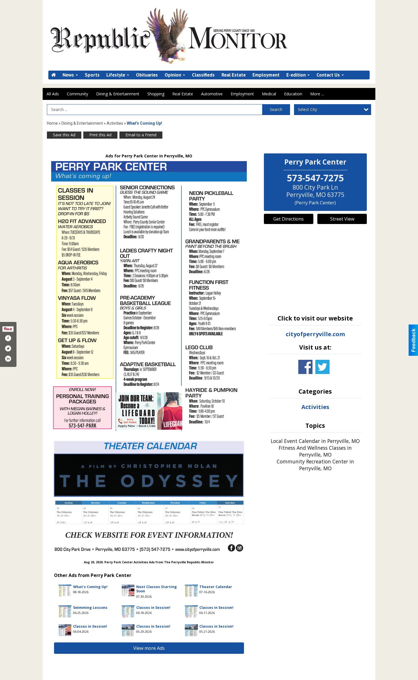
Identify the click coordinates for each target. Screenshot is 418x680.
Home (52, 123)
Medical (269, 93)
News (69, 75)
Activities (115, 123)
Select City (307, 109)
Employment (266, 75)
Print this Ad (100, 134)
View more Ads (149, 648)
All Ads (53, 93)
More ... (317, 93)
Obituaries (147, 75)
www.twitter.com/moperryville (322, 367)
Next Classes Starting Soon (156, 588)
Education (293, 93)
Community (77, 93)
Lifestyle (116, 75)
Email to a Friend (140, 134)
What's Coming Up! (90, 586)
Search (276, 109)
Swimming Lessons (90, 607)
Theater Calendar (215, 586)
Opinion (173, 75)
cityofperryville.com (315, 334)
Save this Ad (64, 134)
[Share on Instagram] (8, 359)
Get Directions (288, 219)
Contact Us (328, 75)
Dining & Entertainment (117, 93)
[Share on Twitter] (8, 348)
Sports (92, 75)
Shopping (155, 93)
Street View (342, 219)
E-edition (296, 75)
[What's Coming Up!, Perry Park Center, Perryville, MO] (149, 356)
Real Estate (234, 75)
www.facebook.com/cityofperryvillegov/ (305, 367)
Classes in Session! (153, 607)
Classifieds (203, 75)
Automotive (212, 93)
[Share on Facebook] (8, 338)
